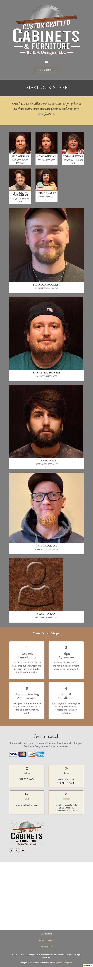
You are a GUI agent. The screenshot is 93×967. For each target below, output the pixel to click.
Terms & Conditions (46, 940)
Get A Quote (47, 70)
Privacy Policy (46, 947)
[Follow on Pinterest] (23, 850)
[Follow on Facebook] (11, 850)
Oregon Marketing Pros (62, 962)
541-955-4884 (26, 779)
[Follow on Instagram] (17, 850)
